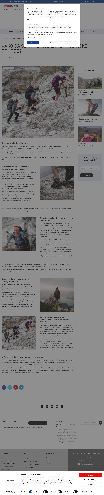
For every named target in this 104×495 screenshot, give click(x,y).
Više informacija (31, 37)
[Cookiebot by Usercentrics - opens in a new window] (10, 492)
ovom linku (56, 16)
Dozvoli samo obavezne (55, 42)
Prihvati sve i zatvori (33, 42)
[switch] (45, 491)
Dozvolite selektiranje (90, 480)
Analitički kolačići (33, 24)
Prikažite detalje (85, 491)
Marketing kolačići (33, 30)
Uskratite (90, 484)
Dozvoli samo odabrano (69, 42)
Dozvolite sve (90, 475)
